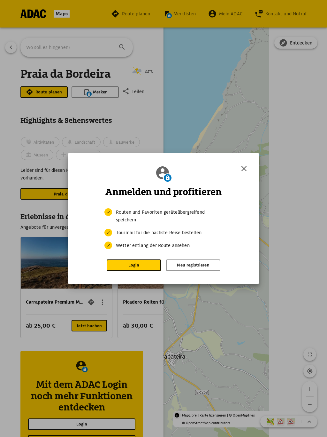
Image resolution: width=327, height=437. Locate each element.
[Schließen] (244, 168)
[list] (163, 228)
